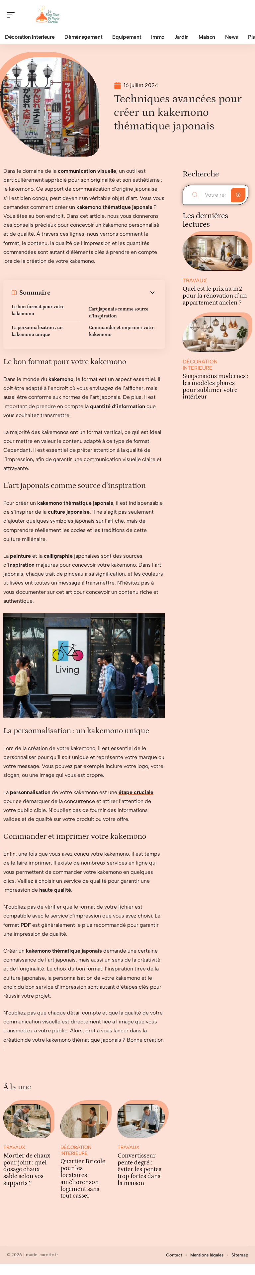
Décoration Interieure (75, 1150)
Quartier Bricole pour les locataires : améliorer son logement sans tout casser (82, 1178)
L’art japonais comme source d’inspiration (118, 313)
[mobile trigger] (12, 15)
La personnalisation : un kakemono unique (37, 331)
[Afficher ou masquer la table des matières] (103, 293)
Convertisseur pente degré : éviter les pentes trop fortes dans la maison (139, 1169)
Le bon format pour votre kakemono (38, 310)
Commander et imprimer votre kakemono (121, 331)
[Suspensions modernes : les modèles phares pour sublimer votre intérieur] (215, 334)
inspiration (21, 565)
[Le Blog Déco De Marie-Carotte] (48, 15)
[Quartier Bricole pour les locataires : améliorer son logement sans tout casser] (84, 1121)
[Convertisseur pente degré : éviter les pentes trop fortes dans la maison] (141, 1121)
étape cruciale (136, 792)
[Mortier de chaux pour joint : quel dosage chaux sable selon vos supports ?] (26, 1121)
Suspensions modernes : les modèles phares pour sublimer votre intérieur (215, 386)
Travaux (14, 1147)
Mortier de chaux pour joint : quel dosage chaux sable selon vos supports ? (26, 1169)
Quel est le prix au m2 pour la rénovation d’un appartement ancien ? (215, 295)
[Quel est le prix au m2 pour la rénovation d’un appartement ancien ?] (215, 253)
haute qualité (55, 890)
